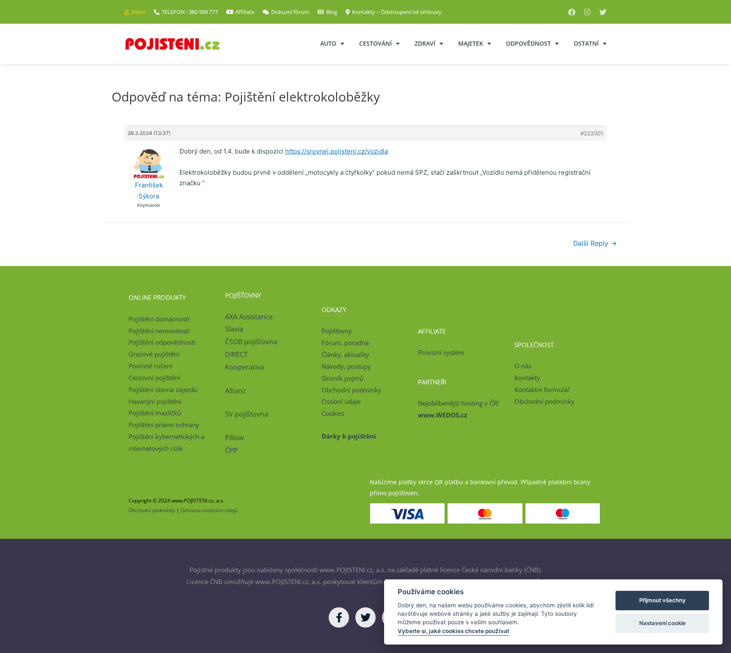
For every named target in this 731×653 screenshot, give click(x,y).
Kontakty (527, 377)
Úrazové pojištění (154, 354)
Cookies (333, 413)
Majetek (470, 43)
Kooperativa (244, 367)
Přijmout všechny (662, 600)
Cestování (375, 43)
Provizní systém (441, 352)
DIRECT (236, 354)
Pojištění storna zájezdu (163, 389)
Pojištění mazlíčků (155, 413)
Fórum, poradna (345, 342)
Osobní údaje (341, 401)
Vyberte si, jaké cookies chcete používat (453, 631)
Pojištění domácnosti (159, 319)
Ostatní (586, 43)
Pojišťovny (337, 330)
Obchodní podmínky (352, 390)
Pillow (234, 437)
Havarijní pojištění (155, 401)
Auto (328, 43)
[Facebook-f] (339, 617)
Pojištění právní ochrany (164, 424)
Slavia (234, 329)
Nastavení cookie (662, 623)
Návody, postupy (346, 366)
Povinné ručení (150, 366)
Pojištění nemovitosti (159, 330)
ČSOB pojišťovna (251, 341)
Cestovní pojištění (154, 377)
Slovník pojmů (342, 378)
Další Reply (595, 243)
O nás (522, 366)
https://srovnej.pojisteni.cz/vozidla (336, 151)
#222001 (591, 133)
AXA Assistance (250, 316)
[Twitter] (603, 12)
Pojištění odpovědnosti (162, 342)
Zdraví (425, 43)
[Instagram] (587, 12)
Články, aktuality (345, 354)
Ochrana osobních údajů (209, 510)
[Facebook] (571, 12)
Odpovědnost (528, 43)
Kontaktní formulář (542, 389)
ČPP (231, 450)
